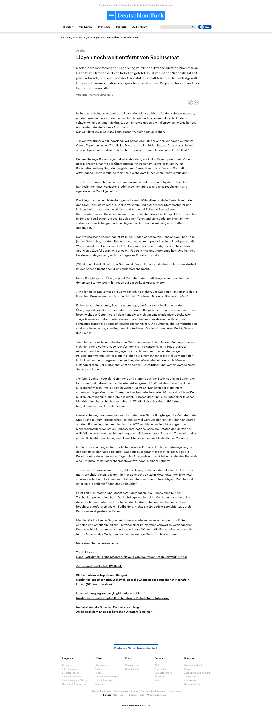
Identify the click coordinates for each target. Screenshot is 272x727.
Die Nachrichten (70, 672)
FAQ (157, 665)
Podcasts (121, 27)
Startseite (65, 37)
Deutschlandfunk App (106, 676)
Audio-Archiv (139, 27)
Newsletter (160, 669)
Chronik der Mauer (157, 694)
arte (142, 694)
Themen (67, 27)
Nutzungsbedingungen (153, 691)
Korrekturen (190, 680)
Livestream (101, 665)
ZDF (122, 694)
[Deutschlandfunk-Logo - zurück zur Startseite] (136, 15)
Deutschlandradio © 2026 (136, 705)
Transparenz (190, 676)
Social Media (132, 669)
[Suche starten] (193, 27)
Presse (187, 669)
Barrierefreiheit (192, 684)
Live (207, 27)
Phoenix (132, 694)
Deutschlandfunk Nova (161, 5)
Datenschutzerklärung (126, 691)
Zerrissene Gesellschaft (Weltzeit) (99, 566)
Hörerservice (132, 665)
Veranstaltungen (163, 672)
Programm (104, 27)
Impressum (175, 691)
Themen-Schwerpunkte (74, 684)
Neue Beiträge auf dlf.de (74, 680)
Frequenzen (101, 684)
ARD (115, 694)
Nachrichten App (104, 680)
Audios (98, 669)
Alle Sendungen (81, 37)
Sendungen (85, 27)
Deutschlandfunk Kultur (133, 5)
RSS (157, 680)
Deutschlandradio (108, 5)
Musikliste (160, 676)
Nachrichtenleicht (71, 676)
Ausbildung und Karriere (197, 672)
